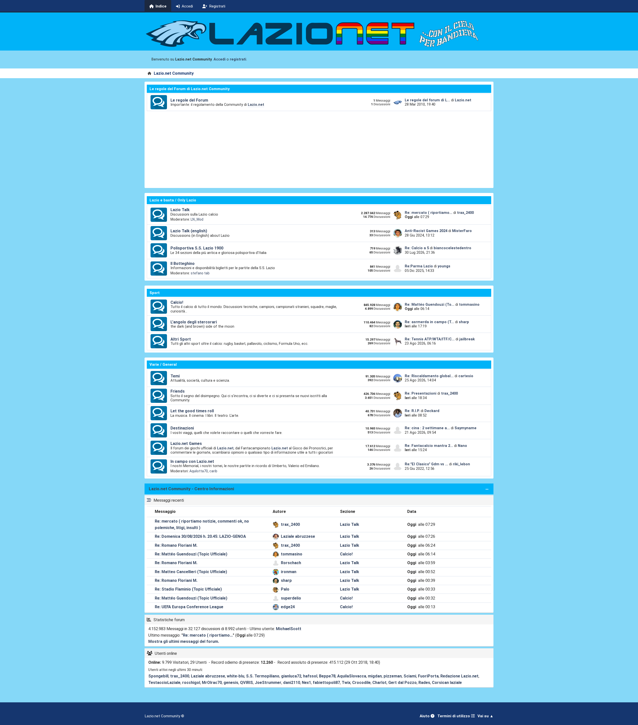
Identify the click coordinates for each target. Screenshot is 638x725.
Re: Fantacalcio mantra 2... (429, 445)
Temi (175, 376)
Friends (177, 391)
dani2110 (291, 682)
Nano (462, 445)
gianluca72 (291, 676)
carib (213, 471)
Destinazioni (182, 428)
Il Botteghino (182, 263)
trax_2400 (465, 212)
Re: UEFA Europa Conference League (189, 606)
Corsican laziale (447, 682)
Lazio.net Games (186, 443)
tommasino (469, 304)
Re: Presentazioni (420, 393)
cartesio (465, 376)
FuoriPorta (428, 676)
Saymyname (466, 428)
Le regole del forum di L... (427, 100)
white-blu (235, 676)
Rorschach (291, 562)
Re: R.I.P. (413, 411)
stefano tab (200, 273)
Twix (346, 682)
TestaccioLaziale (164, 682)
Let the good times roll (192, 411)
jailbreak (467, 339)
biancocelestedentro (452, 248)
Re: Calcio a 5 (417, 248)
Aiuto (425, 716)
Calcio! (176, 302)
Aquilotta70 (198, 471)
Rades (424, 682)
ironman (288, 571)
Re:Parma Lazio (419, 266)
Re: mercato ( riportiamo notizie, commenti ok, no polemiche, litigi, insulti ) (202, 524)
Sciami (409, 676)
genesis (231, 682)
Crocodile (361, 682)
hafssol (310, 676)
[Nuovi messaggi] (158, 102)
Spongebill (158, 676)
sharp (464, 322)
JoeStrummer (268, 682)
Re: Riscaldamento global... (429, 376)
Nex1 (306, 682)
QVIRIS (246, 682)
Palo (285, 589)
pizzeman (393, 676)
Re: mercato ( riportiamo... (428, 212)
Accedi (220, 59)
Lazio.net (256, 104)
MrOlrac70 (212, 682)
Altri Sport (180, 339)
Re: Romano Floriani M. (176, 545)
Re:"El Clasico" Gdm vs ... (426, 464)
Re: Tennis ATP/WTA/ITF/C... (430, 339)
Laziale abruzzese (298, 536)
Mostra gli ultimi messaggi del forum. (183, 641)
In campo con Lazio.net (192, 461)
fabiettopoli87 (326, 682)
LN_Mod (197, 219)
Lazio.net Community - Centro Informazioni (191, 488)
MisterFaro (462, 231)
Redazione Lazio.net (459, 676)
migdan (375, 676)
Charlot (379, 682)
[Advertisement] (319, 148)
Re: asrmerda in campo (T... (429, 322)
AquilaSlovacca (351, 676)
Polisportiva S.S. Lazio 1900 (196, 248)
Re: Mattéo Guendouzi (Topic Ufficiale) (191, 554)
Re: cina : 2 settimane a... (427, 428)
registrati (238, 59)
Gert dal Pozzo (402, 682)
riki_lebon (461, 464)
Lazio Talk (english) (188, 231)
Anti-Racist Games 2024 (426, 231)
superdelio (291, 598)
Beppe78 (327, 676)
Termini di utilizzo (454, 716)
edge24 (288, 606)
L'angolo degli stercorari (193, 322)
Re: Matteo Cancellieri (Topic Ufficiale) (191, 571)
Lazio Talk (180, 209)
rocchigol (191, 682)
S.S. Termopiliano (262, 676)
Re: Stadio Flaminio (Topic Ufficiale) (188, 589)
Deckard (431, 411)
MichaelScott (288, 628)
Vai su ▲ (485, 716)
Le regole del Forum (189, 100)
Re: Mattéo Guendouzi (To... (429, 304)
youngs (444, 266)
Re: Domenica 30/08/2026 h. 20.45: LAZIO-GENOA (200, 536)
